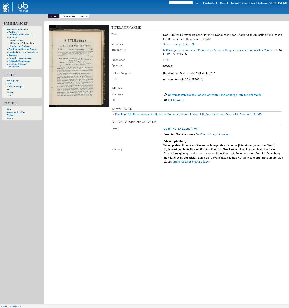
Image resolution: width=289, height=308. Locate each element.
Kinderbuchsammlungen (20, 58)
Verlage (11, 115)
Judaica (13, 55)
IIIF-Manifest (176, 100)
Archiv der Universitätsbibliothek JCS (21, 33)
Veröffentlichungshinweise (212, 134)
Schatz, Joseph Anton (176, 44)
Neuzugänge (13, 80)
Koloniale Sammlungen (20, 61)
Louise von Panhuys (20, 46)
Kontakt (234, 3)
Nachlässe (14, 67)
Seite (84, 16)
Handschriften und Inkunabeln (23, 52)
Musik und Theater (18, 64)
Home (223, 3)
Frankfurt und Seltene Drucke (23, 49)
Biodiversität (16, 40)
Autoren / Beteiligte (16, 112)
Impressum (249, 3)
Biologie (13, 37)
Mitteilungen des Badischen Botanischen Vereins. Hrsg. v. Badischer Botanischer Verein (217, 50)
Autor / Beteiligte (15, 86)
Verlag (10, 92)
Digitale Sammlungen (17, 29)
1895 (166, 60)
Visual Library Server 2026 (11, 306)
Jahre (10, 118)
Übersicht (69, 16)
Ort (8, 89)
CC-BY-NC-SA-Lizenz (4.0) (180, 128)
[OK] (196, 3)
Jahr (9, 95)
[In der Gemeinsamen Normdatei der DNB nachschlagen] (193, 44)
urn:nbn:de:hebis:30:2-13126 (191, 161)
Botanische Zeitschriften (22, 43)
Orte (9, 109)
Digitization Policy (266, 3)
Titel (9, 83)
